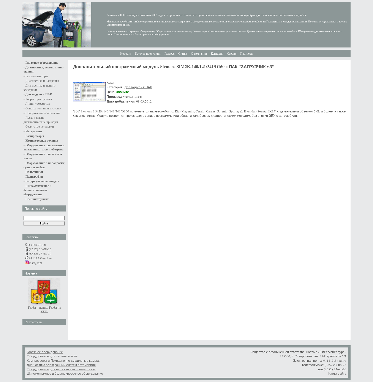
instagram (35, 262)
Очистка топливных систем (43, 108)
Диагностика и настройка (42, 80)
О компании (199, 53)
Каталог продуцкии (148, 53)
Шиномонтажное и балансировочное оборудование (65, 373)
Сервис (231, 53)
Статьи (182, 53)
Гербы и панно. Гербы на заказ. (44, 309)
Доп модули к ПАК (38, 94)
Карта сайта (337, 373)
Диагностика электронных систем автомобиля (61, 365)
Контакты (217, 53)
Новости (125, 53)
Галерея (169, 53)
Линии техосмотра (37, 103)
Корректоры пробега (38, 99)
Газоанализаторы (36, 76)
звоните (122, 91)
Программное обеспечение (42, 113)
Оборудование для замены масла (52, 356)
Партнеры (246, 53)
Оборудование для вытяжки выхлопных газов (61, 369)
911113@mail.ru (40, 258)
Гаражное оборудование (45, 352)
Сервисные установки (39, 126)
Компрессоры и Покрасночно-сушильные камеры (63, 360)
